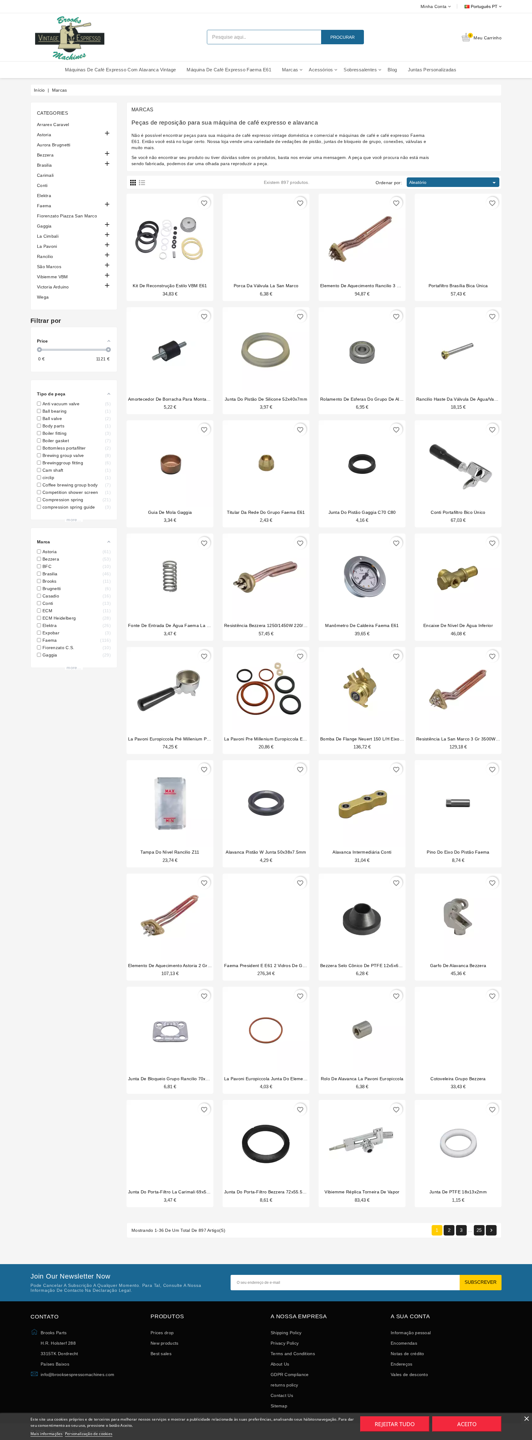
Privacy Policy (285, 1343)
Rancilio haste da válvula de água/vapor (458, 399)
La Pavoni (47, 246)
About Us (280, 1364)
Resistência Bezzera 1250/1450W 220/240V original (277, 625)
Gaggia (44, 226)
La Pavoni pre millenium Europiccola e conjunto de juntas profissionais (297, 738)
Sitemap (279, 1405)
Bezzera (45, 155)
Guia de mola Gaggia (170, 512)
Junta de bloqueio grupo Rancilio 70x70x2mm (175, 1078)
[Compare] (169, 233)
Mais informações (46, 1433)
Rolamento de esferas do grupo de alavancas (368, 399)
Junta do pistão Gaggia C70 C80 (362, 512)
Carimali (45, 175)
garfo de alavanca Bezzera (458, 965)
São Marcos (49, 266)
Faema (44, 205)
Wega (43, 297)
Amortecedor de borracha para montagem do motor (182, 399)
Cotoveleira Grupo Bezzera (458, 1078)
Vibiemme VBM (52, 276)
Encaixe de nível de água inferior (458, 625)
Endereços (402, 1364)
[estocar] (446, 1026)
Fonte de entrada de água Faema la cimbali (175, 625)
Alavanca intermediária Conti (361, 852)
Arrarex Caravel (53, 124)
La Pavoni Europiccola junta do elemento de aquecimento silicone (292, 1078)
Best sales (161, 1353)
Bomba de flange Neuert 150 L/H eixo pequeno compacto (380, 738)
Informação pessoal (411, 1332)
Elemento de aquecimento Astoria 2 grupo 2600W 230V (185, 965)
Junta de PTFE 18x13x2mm (458, 1191)
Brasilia (44, 165)
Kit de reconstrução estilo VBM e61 (170, 285)
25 (479, 1230)
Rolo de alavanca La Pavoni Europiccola (362, 1078)
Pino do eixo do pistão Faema (458, 852)
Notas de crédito (407, 1353)
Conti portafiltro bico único (458, 512)
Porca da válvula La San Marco (266, 285)
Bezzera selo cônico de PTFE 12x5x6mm (363, 965)
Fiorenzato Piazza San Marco (67, 215)
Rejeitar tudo (395, 1424)
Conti (42, 185)
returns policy (284, 1384)
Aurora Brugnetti (54, 144)
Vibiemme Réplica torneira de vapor (361, 1191)
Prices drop (162, 1332)
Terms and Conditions (293, 1353)
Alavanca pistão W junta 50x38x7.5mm (266, 852)
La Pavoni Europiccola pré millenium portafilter (176, 738)
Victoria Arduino (53, 286)
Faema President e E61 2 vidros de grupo (268, 965)
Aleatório (453, 182)
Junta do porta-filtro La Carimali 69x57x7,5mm (176, 1191)
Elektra (44, 195)
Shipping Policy (286, 1332)
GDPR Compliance (290, 1374)
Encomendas (404, 1343)
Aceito (467, 1424)
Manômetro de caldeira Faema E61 (362, 625)
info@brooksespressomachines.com (77, 1374)
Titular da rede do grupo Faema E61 (266, 512)
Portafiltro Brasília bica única (458, 285)
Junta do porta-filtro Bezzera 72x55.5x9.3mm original (280, 1191)
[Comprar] (158, 233)
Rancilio (45, 256)
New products (165, 1343)
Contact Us (282, 1395)
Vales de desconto (409, 1374)
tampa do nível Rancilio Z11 (169, 852)
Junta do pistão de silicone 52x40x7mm (266, 399)
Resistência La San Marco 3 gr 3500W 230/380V (466, 738)
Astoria (44, 134)
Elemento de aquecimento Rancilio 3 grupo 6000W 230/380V (383, 285)
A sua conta (410, 1316)
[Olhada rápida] (181, 233)
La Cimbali (47, 236)
